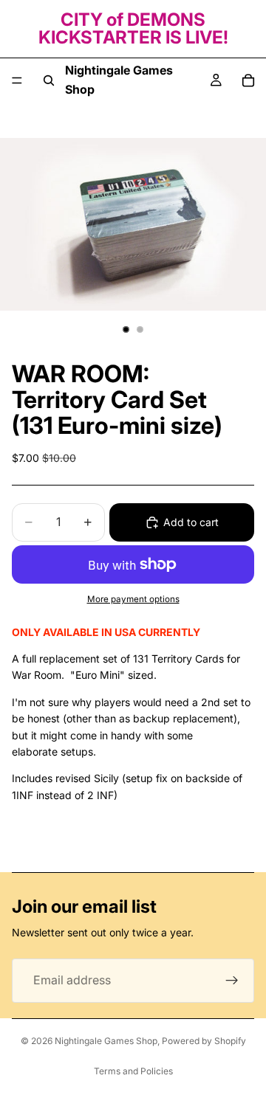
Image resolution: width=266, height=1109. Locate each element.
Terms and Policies (133, 1071)
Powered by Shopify (204, 1040)
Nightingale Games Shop (106, 1040)
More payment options (133, 599)
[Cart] (248, 80)
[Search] (49, 80)
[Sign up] (232, 980)
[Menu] (17, 80)
